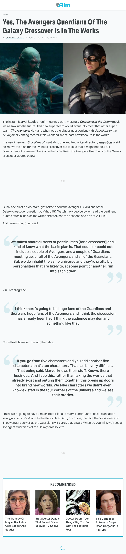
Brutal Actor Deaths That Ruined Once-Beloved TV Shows (47, 522)
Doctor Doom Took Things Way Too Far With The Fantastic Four (78, 524)
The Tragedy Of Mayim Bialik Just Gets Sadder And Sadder (16, 524)
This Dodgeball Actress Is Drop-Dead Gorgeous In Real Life (107, 524)
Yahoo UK (49, 211)
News (6, 15)
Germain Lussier (15, 38)
